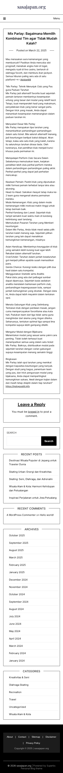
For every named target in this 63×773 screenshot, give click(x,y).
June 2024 (15, 623)
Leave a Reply (31, 404)
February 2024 (17, 653)
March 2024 (16, 645)
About (10, 737)
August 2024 (16, 609)
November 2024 (18, 587)
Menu (56, 18)
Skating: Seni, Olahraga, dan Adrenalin (31, 479)
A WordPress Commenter (21, 514)
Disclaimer (51, 737)
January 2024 (17, 660)
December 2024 (18, 579)
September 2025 (18, 542)
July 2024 (14, 616)
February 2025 (17, 564)
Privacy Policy (33, 743)
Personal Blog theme (31, 768)
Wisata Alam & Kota (20, 714)
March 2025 (16, 557)
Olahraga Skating (18, 684)
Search (11, 432)
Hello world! (47, 514)
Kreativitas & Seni (19, 677)
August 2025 (16, 550)
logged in (33, 411)
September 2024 (18, 601)
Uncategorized (17, 706)
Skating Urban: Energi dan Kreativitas (30, 471)
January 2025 (17, 572)
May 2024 (14, 631)
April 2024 (15, 638)
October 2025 (17, 535)
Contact (22, 737)
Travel (12, 699)
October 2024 (17, 594)
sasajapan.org (31, 7)
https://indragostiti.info (18, 386)
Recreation (15, 692)
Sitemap (36, 737)
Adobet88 (25, 79)
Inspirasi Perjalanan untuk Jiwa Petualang (33, 497)
